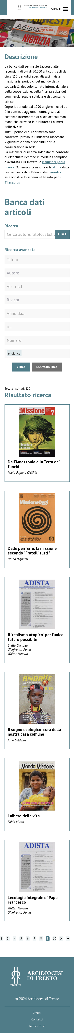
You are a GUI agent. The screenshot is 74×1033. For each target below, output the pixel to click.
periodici (55, 172)
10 (54, 938)
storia (56, 167)
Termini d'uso (37, 1026)
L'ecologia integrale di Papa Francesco (33, 900)
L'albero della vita (24, 816)
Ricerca (11, 226)
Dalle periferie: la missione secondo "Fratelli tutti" (32, 550)
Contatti (37, 1019)
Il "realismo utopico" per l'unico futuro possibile (36, 637)
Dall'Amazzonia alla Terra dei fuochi (34, 464)
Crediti (37, 1013)
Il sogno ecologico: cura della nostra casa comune (34, 732)
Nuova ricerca (46, 367)
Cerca (62, 234)
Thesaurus (12, 182)
